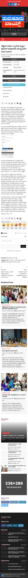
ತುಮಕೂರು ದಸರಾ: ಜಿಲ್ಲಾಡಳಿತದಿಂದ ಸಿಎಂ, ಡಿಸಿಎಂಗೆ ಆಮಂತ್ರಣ (14, 395)
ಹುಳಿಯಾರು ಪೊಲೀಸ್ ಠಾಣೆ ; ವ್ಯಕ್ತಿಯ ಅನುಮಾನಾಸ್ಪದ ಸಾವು (14, 444)
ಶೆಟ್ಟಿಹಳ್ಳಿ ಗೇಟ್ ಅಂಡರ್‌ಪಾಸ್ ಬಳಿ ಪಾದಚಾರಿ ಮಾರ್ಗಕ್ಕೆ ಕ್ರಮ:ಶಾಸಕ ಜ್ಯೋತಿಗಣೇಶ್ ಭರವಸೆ (14, 307)
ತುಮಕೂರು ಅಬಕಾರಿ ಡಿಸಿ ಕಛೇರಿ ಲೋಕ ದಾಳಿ (16, 569)
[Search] (25, 39)
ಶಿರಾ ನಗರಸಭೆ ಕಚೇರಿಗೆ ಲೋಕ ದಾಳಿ (14, 566)
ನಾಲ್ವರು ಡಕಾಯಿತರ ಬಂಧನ (13, 537)
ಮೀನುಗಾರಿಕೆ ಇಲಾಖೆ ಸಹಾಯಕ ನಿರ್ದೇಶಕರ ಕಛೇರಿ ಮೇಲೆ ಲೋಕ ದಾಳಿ (16, 548)
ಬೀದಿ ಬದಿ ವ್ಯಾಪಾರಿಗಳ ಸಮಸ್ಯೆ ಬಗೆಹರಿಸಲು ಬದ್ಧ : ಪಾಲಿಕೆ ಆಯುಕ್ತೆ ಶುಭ (17, 466)
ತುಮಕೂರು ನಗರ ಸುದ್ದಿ (12, 258)
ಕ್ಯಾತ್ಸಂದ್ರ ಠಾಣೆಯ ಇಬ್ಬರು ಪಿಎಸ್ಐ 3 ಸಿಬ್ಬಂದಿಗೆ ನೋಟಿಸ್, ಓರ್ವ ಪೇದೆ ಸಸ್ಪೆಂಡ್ (16, 556)
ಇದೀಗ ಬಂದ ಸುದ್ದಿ (6, 433)
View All (23, 530)
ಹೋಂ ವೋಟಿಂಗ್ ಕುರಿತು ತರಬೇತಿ (9, 351)
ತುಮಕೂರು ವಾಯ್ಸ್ (16, 574)
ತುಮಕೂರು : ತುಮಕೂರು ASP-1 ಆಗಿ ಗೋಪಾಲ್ (13, 435)
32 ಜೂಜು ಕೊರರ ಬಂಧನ (13, 563)
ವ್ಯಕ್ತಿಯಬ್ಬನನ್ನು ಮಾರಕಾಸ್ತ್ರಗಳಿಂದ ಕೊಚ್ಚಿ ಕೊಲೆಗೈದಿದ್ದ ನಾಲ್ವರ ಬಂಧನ (15, 540)
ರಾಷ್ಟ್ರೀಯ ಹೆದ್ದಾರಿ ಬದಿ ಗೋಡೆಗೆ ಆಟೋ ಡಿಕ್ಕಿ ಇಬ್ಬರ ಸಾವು (16, 533)
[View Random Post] (22, 39)
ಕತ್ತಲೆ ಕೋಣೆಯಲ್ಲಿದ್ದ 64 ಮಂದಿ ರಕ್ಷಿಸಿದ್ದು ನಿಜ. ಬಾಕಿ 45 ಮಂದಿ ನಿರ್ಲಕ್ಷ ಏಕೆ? (16, 552)
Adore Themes (16, 576)
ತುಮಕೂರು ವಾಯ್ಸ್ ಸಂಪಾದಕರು (8, 310)
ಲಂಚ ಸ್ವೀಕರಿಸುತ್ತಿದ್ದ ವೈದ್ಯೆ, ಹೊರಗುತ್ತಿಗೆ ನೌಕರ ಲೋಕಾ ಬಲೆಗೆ (16, 459)
